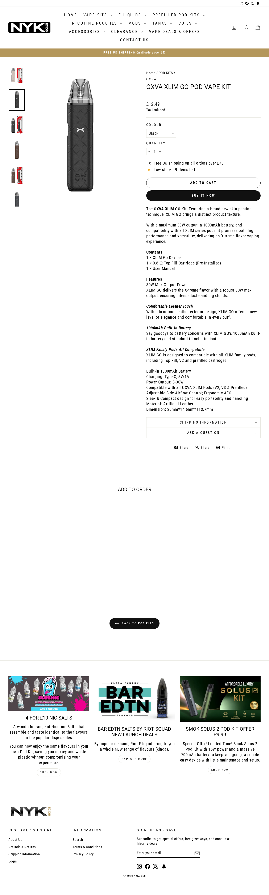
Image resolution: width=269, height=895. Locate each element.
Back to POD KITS (137, 623)
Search (78, 839)
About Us (15, 839)
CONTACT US (134, 40)
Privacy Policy (83, 854)
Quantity (156, 143)
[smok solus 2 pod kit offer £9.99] (220, 699)
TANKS (160, 23)
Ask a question (203, 433)
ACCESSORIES (85, 31)
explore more (134, 758)
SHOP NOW (49, 772)
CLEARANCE (125, 31)
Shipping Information (24, 854)
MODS (135, 23)
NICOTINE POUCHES (95, 23)
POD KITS (166, 73)
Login (12, 861)
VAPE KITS (96, 15)
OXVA (151, 79)
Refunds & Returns (22, 847)
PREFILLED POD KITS (177, 15)
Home (150, 73)
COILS (186, 23)
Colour (154, 125)
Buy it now (203, 196)
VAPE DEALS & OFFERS (174, 31)
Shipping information (203, 422)
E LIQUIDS (131, 15)
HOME (70, 15)
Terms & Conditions (87, 847)
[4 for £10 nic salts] (48, 693)
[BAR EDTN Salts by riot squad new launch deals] (134, 699)
